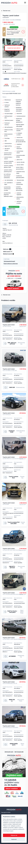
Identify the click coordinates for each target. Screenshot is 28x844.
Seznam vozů (6, 10)
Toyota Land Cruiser (9, 324)
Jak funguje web (18, 751)
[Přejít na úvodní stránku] (9, 3)
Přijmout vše (14, 835)
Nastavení (14, 839)
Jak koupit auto (9, 751)
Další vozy (6, 249)
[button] (8, 254)
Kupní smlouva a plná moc (11, 263)
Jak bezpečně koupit (9, 261)
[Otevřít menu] (25, 2)
